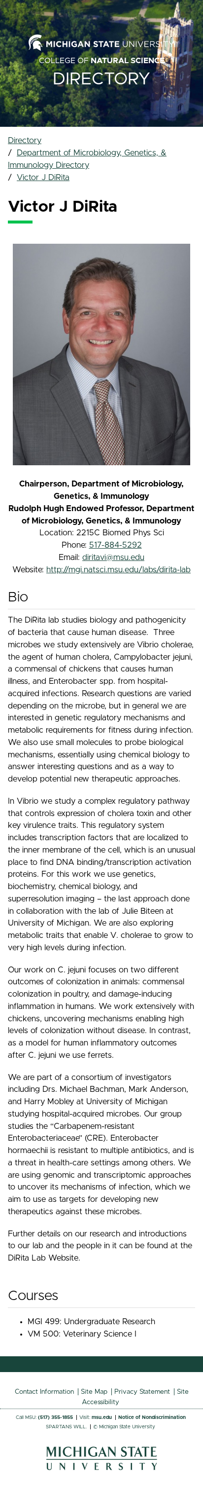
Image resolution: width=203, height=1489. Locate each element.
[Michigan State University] (101, 1468)
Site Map (94, 1391)
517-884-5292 (115, 545)
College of (102, 61)
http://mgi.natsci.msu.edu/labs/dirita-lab (118, 570)
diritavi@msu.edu (113, 557)
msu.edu (102, 1417)
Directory (101, 79)
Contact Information (44, 1391)
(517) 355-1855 (55, 1417)
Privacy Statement (142, 1391)
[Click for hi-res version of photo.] (101, 355)
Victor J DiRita (43, 178)
